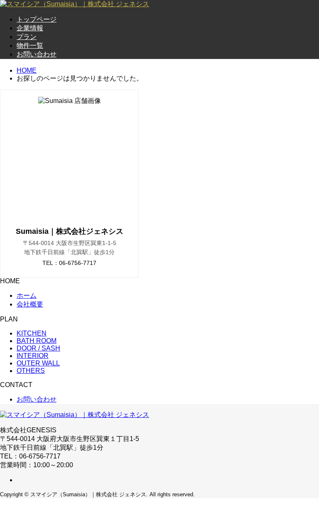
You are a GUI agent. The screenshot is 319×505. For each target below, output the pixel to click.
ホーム (27, 295)
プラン (27, 36)
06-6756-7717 (77, 263)
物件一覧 (30, 45)
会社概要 (30, 304)
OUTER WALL (38, 363)
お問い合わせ (36, 54)
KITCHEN (32, 333)
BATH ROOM (36, 340)
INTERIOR (33, 355)
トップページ (36, 19)
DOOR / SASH (38, 348)
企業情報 (30, 28)
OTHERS (31, 370)
